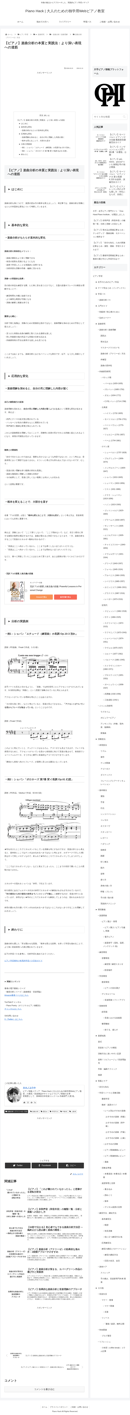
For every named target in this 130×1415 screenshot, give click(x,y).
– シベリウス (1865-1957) (114, 581)
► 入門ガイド (101, 306)
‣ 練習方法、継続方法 (107, 1213)
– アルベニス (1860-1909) (114, 575)
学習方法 (54, 1111)
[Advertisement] (44, 57)
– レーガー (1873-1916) (113, 599)
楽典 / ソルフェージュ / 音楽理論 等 (112, 1061)
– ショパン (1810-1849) (113, 477)
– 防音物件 (107, 970)
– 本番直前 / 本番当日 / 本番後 (115, 1175)
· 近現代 (104, 605)
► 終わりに (23, 154)
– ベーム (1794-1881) (112, 440)
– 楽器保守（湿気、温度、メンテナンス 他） (114, 944)
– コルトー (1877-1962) (113, 654)
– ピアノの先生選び (111, 988)
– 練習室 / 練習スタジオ (113, 964)
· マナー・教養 (107, 1300)
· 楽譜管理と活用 (108, 1183)
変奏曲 (103, 733)
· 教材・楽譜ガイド (109, 1105)
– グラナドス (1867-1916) (114, 593)
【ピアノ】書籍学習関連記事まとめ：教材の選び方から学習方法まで (109, 257)
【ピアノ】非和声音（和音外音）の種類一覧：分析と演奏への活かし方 (109, 222)
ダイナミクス (106, 775)
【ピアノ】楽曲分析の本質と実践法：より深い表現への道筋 (41, 120)
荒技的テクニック (108, 903)
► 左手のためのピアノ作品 (107, 282)
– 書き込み (107, 1189)
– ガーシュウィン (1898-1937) (113, 686)
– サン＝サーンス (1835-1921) (113, 527)
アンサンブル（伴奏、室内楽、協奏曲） (112, 725)
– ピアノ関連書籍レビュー (114, 1150)
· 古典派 (104, 407)
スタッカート (106, 832)
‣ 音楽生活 (102, 1294)
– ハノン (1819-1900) (112, 504)
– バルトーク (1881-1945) (114, 660)
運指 (102, 796)
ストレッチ (105, 1273)
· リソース (105, 1318)
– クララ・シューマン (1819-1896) (112, 497)
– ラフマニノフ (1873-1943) (115, 632)
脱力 (102, 868)
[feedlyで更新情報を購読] (31, 1102)
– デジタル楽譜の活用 (112, 1207)
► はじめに (23, 124)
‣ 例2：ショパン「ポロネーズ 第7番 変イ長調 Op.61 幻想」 (44, 151)
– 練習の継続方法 (110, 1255)
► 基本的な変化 (25, 127)
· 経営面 (104, 1012)
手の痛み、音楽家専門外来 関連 (113, 1280)
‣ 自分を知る (103, 1087)
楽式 (100, 1042)
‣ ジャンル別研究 (105, 706)
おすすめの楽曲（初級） (116, 1117)
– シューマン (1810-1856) (114, 483)
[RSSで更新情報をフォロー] (35, 1102)
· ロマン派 (105, 446)
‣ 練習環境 (102, 952)
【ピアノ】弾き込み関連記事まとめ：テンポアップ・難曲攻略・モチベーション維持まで (109, 233)
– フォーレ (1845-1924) (113, 569)
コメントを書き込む (44, 1389)
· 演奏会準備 (106, 1168)
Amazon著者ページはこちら (16, 995)
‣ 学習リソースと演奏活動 (109, 1093)
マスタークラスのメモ (110, 348)
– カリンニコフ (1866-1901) (115, 587)
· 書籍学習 (105, 1099)
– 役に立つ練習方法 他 (112, 1237)
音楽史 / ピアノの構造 (107, 1048)
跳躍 (102, 856)
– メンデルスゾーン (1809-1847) (114, 469)
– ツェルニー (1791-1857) (114, 434)
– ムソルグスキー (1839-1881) (113, 537)
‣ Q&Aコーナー (104, 318)
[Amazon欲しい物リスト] (27, 1102)
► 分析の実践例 (25, 144)
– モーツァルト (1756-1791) (115, 419)
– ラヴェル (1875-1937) (113, 648)
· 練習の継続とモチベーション (113, 1249)
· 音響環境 (105, 958)
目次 (41, 115)
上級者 (73, 1111)
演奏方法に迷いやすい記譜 (109, 1053)
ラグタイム (105, 712)
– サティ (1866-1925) (112, 617)
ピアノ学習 (97, 276)
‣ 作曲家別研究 (104, 371)
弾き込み (104, 342)
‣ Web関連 (102, 1330)
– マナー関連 (108, 1306)
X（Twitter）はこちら (13, 1019)
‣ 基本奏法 (102, 790)
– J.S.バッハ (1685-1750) (113, 389)
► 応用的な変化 (25, 134)
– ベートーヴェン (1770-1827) (113, 427)
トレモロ (104, 820)
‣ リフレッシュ (104, 1342)
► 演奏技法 (100, 739)
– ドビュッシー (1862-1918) (115, 611)
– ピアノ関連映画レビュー (114, 1156)
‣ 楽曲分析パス (104, 300)
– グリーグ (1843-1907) (113, 563)
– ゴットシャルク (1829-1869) (113, 512)
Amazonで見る (41, 597)
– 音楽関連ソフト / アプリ (114, 1000)
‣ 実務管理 (102, 1006)
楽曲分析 (35, 1111)
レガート (104, 838)
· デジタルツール (108, 994)
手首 (102, 802)
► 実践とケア (101, 1081)
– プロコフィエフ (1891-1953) (113, 677)
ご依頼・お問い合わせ (79, 1407)
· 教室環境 (105, 982)
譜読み (44, 1111)
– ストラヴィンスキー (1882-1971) (112, 667)
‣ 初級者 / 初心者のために (109, 312)
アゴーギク (105, 769)
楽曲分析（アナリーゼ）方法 (17, 1111)
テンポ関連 (105, 763)
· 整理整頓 (105, 1024)
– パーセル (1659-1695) (113, 383)
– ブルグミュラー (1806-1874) (113, 460)
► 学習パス (100, 294)
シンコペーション (108, 814)
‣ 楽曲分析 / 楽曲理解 (107, 330)
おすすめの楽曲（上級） (116, 1138)
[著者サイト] (24, 1102)
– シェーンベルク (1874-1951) (113, 640)
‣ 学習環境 (102, 976)
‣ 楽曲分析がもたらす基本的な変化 (35, 130)
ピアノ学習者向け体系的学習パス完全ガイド (23, 961)
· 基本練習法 (106, 1219)
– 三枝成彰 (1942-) (111, 700)
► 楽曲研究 (100, 324)
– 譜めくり (107, 1195)
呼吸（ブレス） (107, 892)
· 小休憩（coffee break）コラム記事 (113, 1349)
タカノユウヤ (29, 1088)
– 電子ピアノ (108, 937)
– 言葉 (105, 1312)
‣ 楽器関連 (102, 915)
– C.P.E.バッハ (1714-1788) (114, 401)
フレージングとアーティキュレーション (113, 782)
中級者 (64, 1111)
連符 (102, 757)
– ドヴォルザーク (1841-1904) (113, 555)
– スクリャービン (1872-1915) (113, 625)
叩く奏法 (104, 862)
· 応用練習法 (106, 1243)
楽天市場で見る (65, 597)
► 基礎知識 (100, 1036)
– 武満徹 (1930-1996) (112, 694)
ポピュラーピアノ (108, 718)
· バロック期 (106, 377)
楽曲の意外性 (106, 365)
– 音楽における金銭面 (112, 1018)
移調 (100, 1075)
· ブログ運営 (106, 1336)
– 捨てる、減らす (110, 1030)
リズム (103, 751)
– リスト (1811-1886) (112, 489)
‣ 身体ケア (102, 1267)
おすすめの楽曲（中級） (116, 1132)
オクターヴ (105, 826)
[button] (124, 116)
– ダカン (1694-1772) (112, 395)
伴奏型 (103, 359)
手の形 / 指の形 (107, 897)
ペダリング (105, 844)
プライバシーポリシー (59, 1407)
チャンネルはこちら (13, 1009)
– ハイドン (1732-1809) (113, 413)
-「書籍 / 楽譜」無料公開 (113, 1324)
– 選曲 (105, 1162)
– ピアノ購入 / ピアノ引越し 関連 (114, 929)
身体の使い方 (106, 886)
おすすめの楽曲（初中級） (115, 1124)
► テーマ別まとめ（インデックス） (110, 288)
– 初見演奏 (107, 1231)
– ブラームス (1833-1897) (114, 520)
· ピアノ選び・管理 (109, 921)
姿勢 (102, 874)
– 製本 (105, 1201)
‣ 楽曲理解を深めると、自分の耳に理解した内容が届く (43, 137)
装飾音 (103, 850)
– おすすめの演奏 (110, 1144)
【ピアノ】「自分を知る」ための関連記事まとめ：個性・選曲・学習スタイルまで (109, 246)
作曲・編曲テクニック (107, 1069)
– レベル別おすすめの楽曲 (114, 1111)
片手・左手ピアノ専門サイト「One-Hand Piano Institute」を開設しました (109, 213)
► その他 (99, 1288)
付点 (102, 808)
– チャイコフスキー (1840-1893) (114, 546)
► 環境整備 (100, 909)
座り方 (103, 880)
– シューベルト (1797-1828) (115, 452)
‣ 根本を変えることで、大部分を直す (35, 141)
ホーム (44, 1407)
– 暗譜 (105, 1225)
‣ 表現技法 (102, 745)
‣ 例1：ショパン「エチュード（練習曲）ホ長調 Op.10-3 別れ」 (46, 148)
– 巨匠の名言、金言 (111, 1261)
